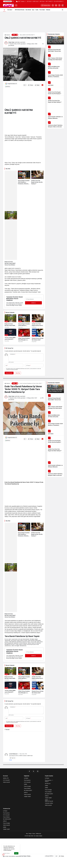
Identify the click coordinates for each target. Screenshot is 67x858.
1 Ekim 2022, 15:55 (23, 753)
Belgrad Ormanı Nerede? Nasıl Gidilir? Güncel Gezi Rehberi (54, 51)
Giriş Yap (18, 373)
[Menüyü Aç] (16, 5)
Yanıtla (10, 760)
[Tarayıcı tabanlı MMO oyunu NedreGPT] (10, 335)
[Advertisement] (33, 22)
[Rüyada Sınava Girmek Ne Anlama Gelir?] (38, 335)
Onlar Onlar (11, 42)
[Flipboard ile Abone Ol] (8, 86)
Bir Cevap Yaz (9, 348)
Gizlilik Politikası (7, 853)
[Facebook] (29, 771)
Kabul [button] (16, 853)
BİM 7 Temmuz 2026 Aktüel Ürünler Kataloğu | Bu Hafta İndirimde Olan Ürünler (55, 42)
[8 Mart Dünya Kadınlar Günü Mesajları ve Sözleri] (24, 335)
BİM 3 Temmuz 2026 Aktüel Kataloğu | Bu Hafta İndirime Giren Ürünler (55, 59)
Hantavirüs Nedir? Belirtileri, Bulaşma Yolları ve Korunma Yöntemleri (55, 127)
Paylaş (62, 856)
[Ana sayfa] (4, 10)
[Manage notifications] (3, 855)
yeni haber (51, 85)
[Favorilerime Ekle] (42, 85)
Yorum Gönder (9, 373)
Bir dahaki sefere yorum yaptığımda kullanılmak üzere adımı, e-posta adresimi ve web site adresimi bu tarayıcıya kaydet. (23, 369)
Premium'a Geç (46, 5)
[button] (56, 5)
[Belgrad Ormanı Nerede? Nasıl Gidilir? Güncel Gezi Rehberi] (11, 218)
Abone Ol (33, 302)
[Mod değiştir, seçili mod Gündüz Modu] (62, 9)
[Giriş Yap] (59, 5)
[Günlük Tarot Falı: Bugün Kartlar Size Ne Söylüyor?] (37, 218)
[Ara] (52, 5)
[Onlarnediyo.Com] (8, 5)
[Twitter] (33, 771)
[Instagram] (37, 771)
